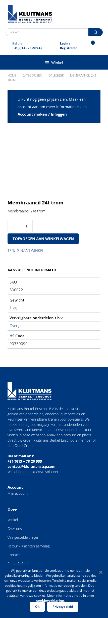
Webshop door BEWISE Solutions (34, 471)
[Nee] (100, 572)
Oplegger (56, 75)
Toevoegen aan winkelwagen (43, 238)
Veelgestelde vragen (23, 537)
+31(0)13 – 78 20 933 (25, 461)
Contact (14, 554)
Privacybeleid (62, 606)
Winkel (13, 519)
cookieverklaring (50, 600)
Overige (16, 325)
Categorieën (32, 75)
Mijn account (18, 493)
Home (12, 75)
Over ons (15, 528)
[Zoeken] (95, 32)
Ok (37, 606)
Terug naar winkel (26, 250)
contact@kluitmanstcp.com (32, 466)
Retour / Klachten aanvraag (28, 546)
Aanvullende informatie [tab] (32, 269)
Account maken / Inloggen (42, 114)
